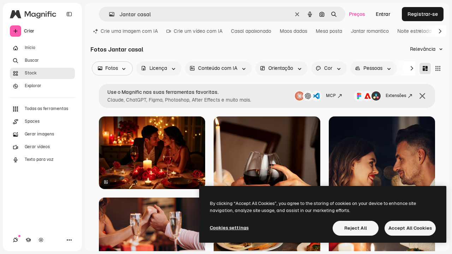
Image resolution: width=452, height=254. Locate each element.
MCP (331, 95)
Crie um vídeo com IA (198, 31)
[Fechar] (422, 96)
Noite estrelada (414, 31)
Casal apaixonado (251, 31)
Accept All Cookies (410, 228)
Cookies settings (229, 228)
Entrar (383, 14)
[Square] (438, 68)
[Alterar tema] (41, 240)
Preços (357, 14)
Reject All (355, 228)
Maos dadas (293, 31)
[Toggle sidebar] (69, 14)
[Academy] (28, 240)
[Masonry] (425, 68)
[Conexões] (15, 240)
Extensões (396, 95)
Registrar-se (423, 14)
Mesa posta (329, 31)
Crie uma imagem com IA (129, 31)
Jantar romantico (370, 31)
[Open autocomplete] (109, 14)
